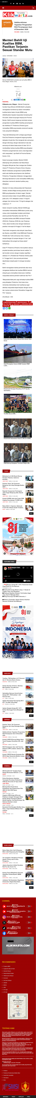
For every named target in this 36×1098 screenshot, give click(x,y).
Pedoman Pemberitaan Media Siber (11, 1073)
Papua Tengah (7, 803)
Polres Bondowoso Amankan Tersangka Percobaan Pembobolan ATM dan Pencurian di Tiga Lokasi (12, 779)
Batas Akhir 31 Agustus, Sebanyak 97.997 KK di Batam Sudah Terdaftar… (13, 506)
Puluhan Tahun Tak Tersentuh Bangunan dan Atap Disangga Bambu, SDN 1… (13, 485)
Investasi (5, 978)
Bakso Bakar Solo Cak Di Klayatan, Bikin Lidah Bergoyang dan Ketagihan (13, 851)
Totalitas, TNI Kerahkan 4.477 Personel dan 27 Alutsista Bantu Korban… (14, 679)
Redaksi (5, 1070)
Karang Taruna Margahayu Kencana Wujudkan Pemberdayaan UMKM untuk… (13, 874)
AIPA (4, 987)
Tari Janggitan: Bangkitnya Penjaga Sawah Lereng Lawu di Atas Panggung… (13, 859)
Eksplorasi (5, 853)
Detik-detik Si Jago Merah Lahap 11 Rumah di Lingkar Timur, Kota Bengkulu (16, 590)
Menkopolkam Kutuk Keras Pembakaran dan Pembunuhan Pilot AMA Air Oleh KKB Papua (13, 788)
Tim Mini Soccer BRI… (10, 414)
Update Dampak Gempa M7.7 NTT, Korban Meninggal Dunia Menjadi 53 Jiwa (13, 709)
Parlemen (5, 737)
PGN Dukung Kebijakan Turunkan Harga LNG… (17, 463)
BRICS (5, 985)
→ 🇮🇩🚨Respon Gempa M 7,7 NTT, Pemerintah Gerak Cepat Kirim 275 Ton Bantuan (17, 585)
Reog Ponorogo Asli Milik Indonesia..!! (15, 596)
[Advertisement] (18, 666)
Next (31, 513)
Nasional (16, 32)
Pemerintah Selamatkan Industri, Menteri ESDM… (18, 438)
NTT (3, 689)
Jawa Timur (5, 481)
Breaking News (27, 304)
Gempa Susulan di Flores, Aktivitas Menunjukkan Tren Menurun (13, 686)
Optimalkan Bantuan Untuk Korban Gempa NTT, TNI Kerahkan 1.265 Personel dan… (13, 694)
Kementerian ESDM (9, 302)
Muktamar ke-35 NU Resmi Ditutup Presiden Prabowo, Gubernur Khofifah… (12, 477)
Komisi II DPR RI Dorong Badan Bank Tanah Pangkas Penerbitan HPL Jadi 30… (13, 741)
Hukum (4, 792)
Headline (6, 306)
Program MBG (6, 966)
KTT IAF (5, 992)
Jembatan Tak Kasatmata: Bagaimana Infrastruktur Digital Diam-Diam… (13, 881)
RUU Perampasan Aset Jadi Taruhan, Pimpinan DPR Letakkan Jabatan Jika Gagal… (13, 748)
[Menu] (3, 8)
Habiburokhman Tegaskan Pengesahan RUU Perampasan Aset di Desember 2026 (14, 733)
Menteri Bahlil (23, 302)
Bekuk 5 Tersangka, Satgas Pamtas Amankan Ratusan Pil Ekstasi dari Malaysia (16, 600)
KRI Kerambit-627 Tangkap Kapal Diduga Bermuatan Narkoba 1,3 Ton (13, 771)
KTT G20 (5, 989)
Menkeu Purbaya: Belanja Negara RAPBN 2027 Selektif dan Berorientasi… (23, 25)
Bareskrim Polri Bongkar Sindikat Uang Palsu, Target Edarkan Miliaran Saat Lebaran (14, 808)
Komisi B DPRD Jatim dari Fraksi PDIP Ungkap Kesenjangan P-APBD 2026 (13, 499)
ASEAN (5, 982)
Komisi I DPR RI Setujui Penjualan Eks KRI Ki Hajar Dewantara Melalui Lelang (13, 755)
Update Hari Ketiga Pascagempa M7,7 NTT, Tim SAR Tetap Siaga (13, 701)
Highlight (16, 304)
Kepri (4, 509)
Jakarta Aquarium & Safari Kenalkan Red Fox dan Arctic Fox (13, 866)
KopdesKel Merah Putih (9, 968)
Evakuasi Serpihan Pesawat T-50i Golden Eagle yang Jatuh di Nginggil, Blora (17, 594)
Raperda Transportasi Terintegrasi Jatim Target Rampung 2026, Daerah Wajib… (13, 492)
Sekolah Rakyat (7, 971)
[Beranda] (18, 14)
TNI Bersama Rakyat (8, 975)
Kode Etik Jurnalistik (8, 1075)
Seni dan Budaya (7, 980)
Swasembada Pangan (8, 973)
